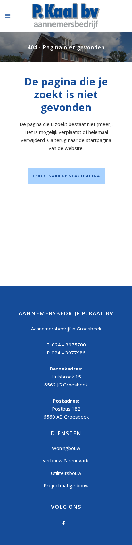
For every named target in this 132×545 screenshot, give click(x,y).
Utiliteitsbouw (66, 473)
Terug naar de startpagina (66, 176)
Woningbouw (66, 448)
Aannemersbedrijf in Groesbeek (66, 328)
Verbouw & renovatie (66, 460)
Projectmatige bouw (66, 485)
